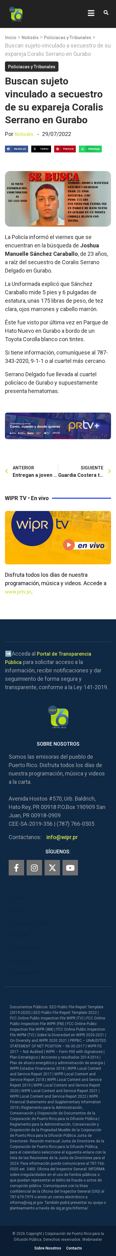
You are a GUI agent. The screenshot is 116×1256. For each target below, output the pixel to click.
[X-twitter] (52, 867)
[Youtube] (70, 867)
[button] (106, 13)
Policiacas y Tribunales (67, 37)
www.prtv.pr (18, 592)
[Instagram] (34, 867)
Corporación (25, 973)
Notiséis (30, 37)
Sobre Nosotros (47, 1248)
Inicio (10, 37)
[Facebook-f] (16, 867)
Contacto (74, 1248)
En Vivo (19, 911)
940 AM (19, 935)
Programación (27, 948)
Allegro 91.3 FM (29, 923)
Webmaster (92, 1239)
